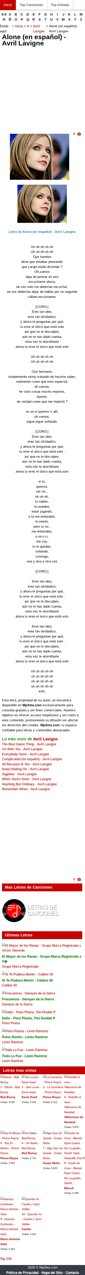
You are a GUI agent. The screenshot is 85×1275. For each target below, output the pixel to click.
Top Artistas (60, 5)
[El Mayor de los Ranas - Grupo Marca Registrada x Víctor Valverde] (42, 950)
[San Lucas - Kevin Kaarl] (32, 1082)
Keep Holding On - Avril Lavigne (25, 769)
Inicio (8, 5)
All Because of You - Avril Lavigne (27, 764)
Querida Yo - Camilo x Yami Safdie (32, 1219)
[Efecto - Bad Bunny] (10, 1082)
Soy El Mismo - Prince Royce (9, 1148)
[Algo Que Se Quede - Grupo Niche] (53, 1143)
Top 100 (5, 1259)
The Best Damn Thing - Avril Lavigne (29, 744)
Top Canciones (31, 5)
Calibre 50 (9, 985)
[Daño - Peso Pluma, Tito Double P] (29, 1012)
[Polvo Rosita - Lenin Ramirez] (25, 1031)
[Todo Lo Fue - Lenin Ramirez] (25, 1050)
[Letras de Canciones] (31, 924)
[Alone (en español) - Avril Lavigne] (79, 134)
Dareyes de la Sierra (17, 1004)
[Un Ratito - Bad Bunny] (32, 1138)
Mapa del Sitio (52, 1272)
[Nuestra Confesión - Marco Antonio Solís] (10, 1214)
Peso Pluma (11, 1023)
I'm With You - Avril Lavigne (22, 749)
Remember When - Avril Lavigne (26, 789)
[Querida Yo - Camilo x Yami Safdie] (32, 1209)
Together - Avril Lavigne (19, 774)
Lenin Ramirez (12, 1042)
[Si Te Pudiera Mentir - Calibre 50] (27, 974)
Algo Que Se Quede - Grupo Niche (53, 1153)
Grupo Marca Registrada (20, 966)
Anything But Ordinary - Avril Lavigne (29, 784)
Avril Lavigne (45, 739)
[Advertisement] (42, 88)
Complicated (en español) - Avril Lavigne (32, 759)
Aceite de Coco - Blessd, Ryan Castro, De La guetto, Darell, (73, 1173)
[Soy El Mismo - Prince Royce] (10, 1138)
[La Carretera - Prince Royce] (53, 1082)
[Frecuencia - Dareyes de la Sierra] (28, 993)
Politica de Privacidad (22, 1272)
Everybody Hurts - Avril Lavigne (25, 754)
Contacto (72, 1272)
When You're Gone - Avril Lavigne (26, 779)
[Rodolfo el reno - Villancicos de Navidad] (74, 1092)
